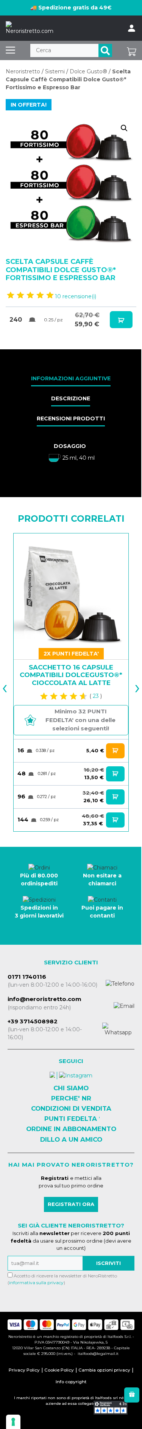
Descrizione (70, 398)
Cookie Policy (59, 1370)
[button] (124, 128)
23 (96, 696)
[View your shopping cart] (131, 50)
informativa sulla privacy (36, 1282)
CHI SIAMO (71, 1088)
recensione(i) (75, 296)
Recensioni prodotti (71, 418)
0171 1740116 (27, 976)
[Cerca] (105, 50)
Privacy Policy (24, 1370)
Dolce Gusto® (88, 71)
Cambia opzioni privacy (104, 1370)
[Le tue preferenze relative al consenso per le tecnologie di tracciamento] (13, 1422)
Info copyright (71, 1381)
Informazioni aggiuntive (71, 378)
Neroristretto (23, 71)
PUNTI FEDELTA (70, 1118)
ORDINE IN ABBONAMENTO (71, 1129)
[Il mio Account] (131, 28)
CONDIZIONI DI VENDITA (71, 1108)
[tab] (71, 379)
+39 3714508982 (33, 1021)
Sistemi (55, 71)
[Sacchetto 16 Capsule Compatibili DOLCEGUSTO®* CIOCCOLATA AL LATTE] (71, 590)
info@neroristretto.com (44, 999)
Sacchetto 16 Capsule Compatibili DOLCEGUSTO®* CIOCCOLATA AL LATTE (71, 675)
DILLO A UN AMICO (71, 1139)
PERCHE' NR (71, 1098)
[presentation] (11, 682)
